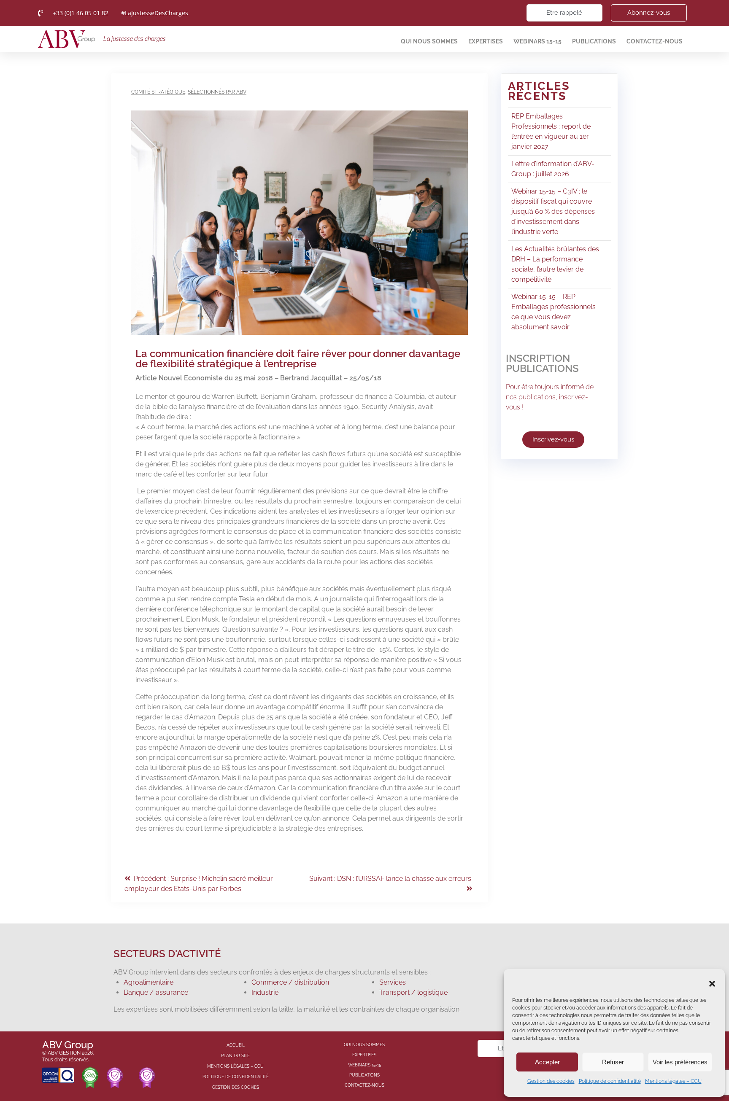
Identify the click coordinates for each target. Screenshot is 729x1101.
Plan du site (235, 1055)
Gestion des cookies (551, 1081)
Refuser (613, 1062)
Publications (594, 41)
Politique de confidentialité (610, 1081)
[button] (712, 984)
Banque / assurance (156, 992)
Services (392, 982)
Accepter (547, 1062)
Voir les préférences (680, 1062)
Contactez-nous (654, 41)
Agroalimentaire (148, 982)
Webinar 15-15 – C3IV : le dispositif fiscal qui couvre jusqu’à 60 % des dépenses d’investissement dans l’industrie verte (553, 211)
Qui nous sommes (429, 41)
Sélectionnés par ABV (217, 92)
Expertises (485, 41)
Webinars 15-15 (537, 41)
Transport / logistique (413, 992)
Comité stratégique (158, 92)
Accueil (236, 1045)
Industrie (264, 992)
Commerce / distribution (290, 982)
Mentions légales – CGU (673, 1081)
